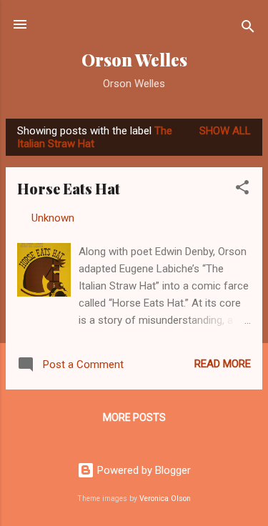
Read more (222, 363)
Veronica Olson (165, 498)
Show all (225, 130)
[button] (242, 190)
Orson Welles (134, 60)
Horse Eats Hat (68, 188)
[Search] (248, 29)
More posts (134, 417)
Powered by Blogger (142, 470)
